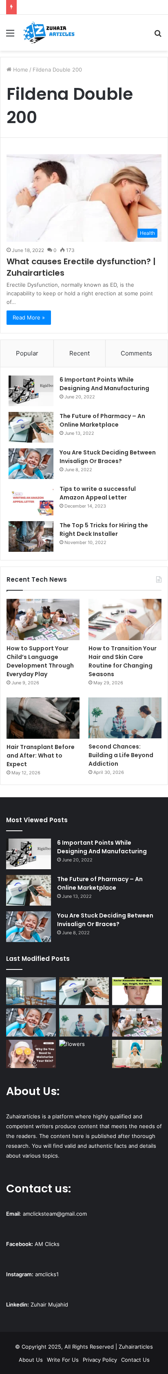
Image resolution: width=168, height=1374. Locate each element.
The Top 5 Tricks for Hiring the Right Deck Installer (104, 529)
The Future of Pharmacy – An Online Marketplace (102, 420)
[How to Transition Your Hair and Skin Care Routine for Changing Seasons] (124, 619)
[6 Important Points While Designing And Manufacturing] (31, 391)
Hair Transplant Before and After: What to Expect (41, 755)
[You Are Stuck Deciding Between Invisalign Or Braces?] (31, 463)
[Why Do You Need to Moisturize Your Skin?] (31, 1054)
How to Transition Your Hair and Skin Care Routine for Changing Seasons (122, 661)
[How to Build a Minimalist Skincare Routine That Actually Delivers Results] (137, 1054)
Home (19, 69)
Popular (27, 353)
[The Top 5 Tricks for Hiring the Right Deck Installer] (31, 536)
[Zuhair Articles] (48, 32)
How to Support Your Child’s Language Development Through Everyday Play (40, 661)
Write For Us (63, 1359)
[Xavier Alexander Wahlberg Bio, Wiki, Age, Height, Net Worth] (137, 991)
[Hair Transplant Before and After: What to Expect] (43, 718)
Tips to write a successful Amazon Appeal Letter (98, 493)
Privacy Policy (100, 1359)
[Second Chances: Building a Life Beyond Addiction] (124, 717)
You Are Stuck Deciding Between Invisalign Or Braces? (108, 456)
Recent (79, 353)
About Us (31, 1359)
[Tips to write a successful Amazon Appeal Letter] (31, 500)
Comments (136, 353)
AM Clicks (47, 1244)
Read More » (29, 317)
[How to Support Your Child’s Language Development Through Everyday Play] (43, 619)
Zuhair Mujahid (49, 1304)
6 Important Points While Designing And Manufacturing (104, 384)
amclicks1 (47, 1274)
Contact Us (135, 1359)
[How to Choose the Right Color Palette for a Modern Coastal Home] (31, 991)
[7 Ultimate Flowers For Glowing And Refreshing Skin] (84, 1054)
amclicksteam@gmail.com (55, 1213)
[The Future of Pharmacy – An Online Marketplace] (31, 427)
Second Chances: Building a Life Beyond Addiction (120, 755)
